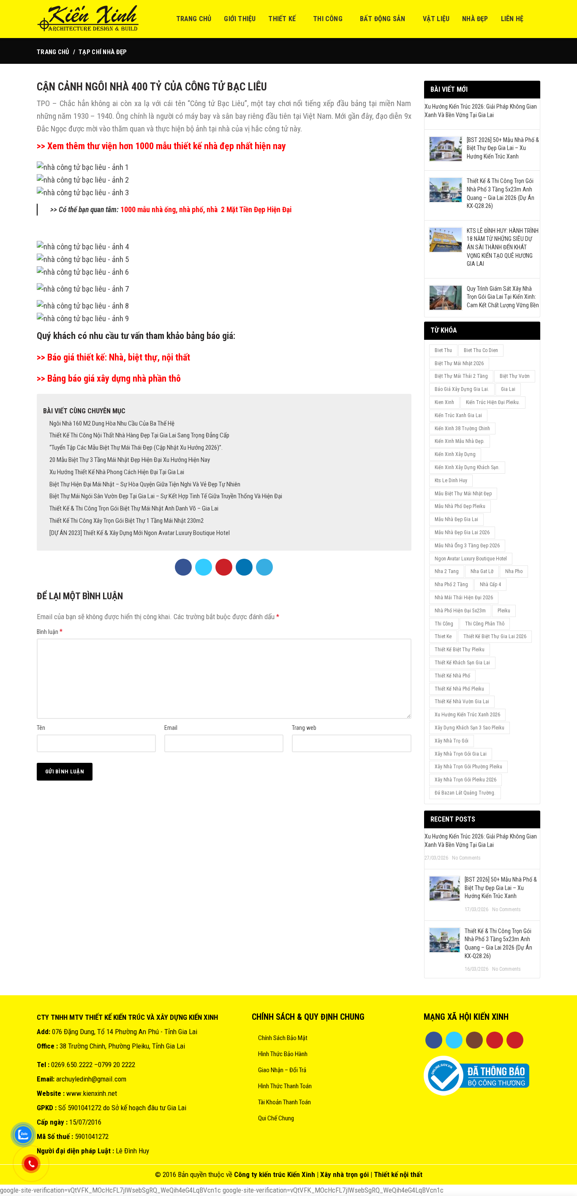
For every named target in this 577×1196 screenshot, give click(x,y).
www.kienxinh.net (91, 1093)
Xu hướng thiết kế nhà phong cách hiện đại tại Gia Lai (116, 472)
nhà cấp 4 (490, 584)
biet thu (443, 350)
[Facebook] (183, 567)
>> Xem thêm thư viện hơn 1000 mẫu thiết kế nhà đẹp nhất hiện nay (162, 146)
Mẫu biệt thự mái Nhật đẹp (463, 494)
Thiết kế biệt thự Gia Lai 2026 (494, 636)
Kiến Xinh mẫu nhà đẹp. (459, 441)
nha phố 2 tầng (451, 584)
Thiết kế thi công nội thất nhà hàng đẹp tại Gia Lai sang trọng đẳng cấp (139, 435)
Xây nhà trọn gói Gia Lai (461, 754)
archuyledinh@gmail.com (91, 1079)
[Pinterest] (223, 567)
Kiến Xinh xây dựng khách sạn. (467, 467)
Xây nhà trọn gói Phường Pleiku (468, 767)
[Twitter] (203, 567)
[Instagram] (474, 1040)
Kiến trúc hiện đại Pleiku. (493, 402)
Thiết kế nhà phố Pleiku (459, 689)
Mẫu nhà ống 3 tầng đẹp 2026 (467, 546)
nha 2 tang (447, 571)
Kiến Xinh (301, 1174)
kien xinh (444, 402)
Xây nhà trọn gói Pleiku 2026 (465, 780)
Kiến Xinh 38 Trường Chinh (462, 428)
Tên (41, 727)
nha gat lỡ (482, 571)
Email (170, 727)
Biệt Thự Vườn (515, 376)
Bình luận (50, 632)
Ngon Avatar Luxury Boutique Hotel (471, 559)
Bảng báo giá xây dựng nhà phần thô (113, 378)
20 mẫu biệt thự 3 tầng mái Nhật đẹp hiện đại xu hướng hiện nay (129, 460)
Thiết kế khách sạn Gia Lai (462, 663)
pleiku (504, 611)
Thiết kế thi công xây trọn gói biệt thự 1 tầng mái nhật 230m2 (126, 520)
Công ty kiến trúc (260, 1174)
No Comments (466, 858)
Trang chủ (53, 52)
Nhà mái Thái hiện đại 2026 (464, 598)
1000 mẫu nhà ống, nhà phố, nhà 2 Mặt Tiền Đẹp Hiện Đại (206, 209)
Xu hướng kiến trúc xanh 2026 (467, 715)
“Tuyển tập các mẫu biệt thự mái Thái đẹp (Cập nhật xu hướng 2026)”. (136, 447)
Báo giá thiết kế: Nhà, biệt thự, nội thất (118, 357)
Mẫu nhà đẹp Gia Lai (456, 519)
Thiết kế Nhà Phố (452, 676)
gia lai (508, 389)
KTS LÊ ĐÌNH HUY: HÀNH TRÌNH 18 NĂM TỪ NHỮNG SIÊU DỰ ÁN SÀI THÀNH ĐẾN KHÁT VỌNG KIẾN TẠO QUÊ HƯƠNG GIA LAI (503, 247)
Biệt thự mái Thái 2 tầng (461, 376)
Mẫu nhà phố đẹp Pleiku (460, 506)
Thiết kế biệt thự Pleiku (459, 650)
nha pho (514, 571)
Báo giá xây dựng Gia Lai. (462, 389)
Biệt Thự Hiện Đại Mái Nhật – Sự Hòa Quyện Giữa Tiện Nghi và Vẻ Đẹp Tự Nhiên (144, 484)
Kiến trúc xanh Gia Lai (458, 415)
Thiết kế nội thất (398, 1174)
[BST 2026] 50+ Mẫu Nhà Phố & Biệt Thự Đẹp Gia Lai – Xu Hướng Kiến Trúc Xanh (503, 148)
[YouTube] (494, 1040)
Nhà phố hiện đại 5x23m (460, 611)
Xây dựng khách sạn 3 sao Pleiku (469, 728)
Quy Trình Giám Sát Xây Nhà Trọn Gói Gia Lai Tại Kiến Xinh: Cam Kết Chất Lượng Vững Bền (503, 297)
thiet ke (443, 636)
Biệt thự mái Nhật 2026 (459, 363)
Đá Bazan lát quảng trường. (465, 793)
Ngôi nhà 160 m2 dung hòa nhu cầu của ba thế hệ (111, 423)
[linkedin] (244, 567)
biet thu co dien (481, 350)
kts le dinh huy (451, 480)
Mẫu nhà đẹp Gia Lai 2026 (462, 532)
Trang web (304, 727)
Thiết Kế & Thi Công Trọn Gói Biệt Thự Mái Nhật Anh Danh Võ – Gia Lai (133, 508)
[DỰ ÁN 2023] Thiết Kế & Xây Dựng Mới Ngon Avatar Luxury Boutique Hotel (139, 533)
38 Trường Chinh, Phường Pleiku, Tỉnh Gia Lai (122, 1046)
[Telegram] (264, 567)
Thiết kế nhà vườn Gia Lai (462, 701)
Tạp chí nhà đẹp (103, 52)
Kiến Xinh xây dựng (455, 454)
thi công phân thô (484, 624)
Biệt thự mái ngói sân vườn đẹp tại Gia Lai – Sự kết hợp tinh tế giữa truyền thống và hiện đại (165, 496)
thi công (444, 624)
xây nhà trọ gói (451, 741)
